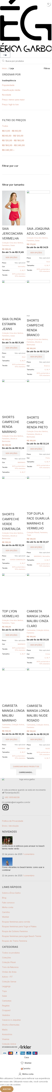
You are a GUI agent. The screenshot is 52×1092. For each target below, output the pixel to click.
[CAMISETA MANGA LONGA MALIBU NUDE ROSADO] (38, 685)
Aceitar (7, 1089)
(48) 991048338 (12, 797)
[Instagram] (5, 807)
